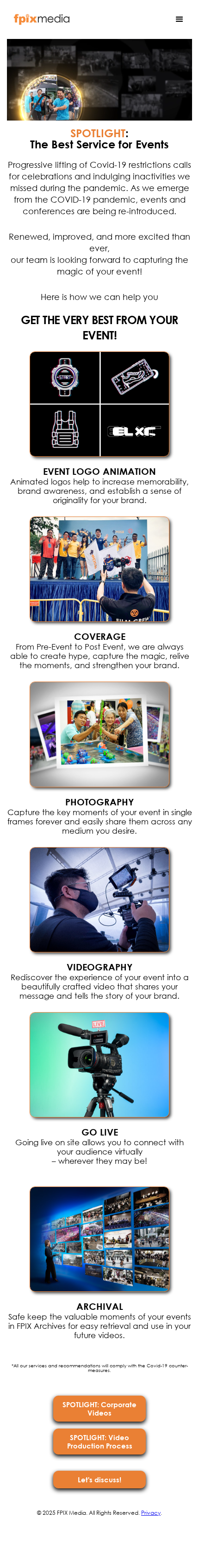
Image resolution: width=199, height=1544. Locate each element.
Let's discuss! (99, 1479)
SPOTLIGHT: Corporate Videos (99, 1408)
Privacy (151, 1512)
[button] (179, 19)
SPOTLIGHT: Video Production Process (99, 1441)
